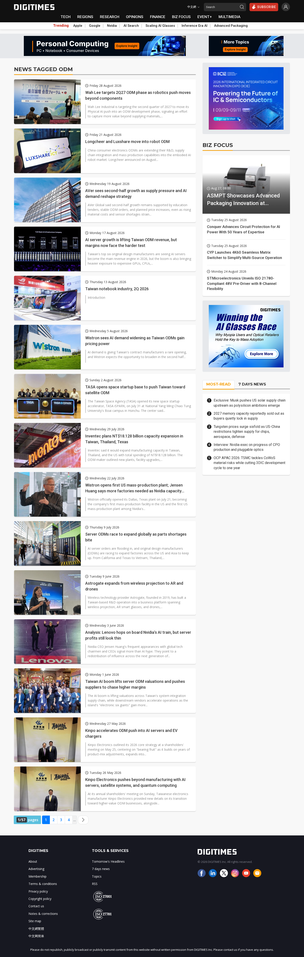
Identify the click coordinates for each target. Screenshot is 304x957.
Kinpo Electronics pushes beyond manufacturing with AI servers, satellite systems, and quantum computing (135, 782)
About (32, 861)
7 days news (101, 869)
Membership (37, 876)
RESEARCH (109, 16)
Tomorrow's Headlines (108, 861)
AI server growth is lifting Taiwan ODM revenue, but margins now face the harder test (131, 242)
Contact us (36, 906)
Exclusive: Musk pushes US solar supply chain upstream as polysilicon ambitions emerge (250, 402)
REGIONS (85, 16)
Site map (34, 921)
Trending (61, 26)
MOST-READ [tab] (218, 384)
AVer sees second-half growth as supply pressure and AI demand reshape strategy (136, 193)
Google (94, 26)
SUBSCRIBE (266, 7)
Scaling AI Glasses (160, 26)
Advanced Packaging (231, 26)
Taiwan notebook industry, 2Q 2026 (117, 288)
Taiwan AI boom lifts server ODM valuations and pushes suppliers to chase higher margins (135, 684)
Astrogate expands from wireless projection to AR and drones (134, 586)
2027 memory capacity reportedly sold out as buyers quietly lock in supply (249, 415)
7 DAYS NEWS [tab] (252, 384)
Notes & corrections (43, 913)
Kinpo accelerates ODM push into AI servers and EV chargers (131, 733)
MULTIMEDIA (229, 16)
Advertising (36, 869)
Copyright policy (39, 899)
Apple (77, 26)
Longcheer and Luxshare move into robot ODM (127, 141)
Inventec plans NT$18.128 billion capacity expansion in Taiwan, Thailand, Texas (134, 439)
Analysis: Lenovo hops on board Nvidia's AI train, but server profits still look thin (138, 635)
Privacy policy (38, 891)
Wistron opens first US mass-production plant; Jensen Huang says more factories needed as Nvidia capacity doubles (134, 488)
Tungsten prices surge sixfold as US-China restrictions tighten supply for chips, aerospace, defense (247, 432)
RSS (94, 884)
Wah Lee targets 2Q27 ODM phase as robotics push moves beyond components (138, 95)
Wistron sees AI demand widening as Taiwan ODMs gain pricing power (134, 341)
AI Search (131, 26)
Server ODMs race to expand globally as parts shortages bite (135, 537)
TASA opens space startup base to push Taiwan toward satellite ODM (135, 390)
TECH (66, 16)
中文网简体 (36, 936)
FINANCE (157, 16)
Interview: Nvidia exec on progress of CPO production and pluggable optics (247, 447)
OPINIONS (134, 16)
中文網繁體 (36, 928)
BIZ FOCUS (181, 16)
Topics (96, 876)
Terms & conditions (42, 884)
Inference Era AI (194, 26)
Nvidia (112, 26)
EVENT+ (204, 16)
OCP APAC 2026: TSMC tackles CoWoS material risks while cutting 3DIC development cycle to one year (249, 463)
